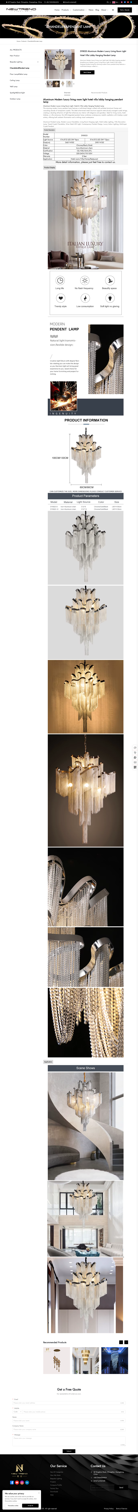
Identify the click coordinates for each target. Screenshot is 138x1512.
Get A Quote (87, 72)
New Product (14, 55)
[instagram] (122, 2)
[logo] (21, 10)
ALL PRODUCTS (16, 50)
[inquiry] (135, 747)
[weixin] (135, 767)
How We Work (55, 1475)
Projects (53, 1482)
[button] (121, 1342)
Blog (97, 10)
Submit (69, 1451)
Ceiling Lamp (15, 80)
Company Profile (56, 1485)
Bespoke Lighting (16, 62)
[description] (19, 1470)
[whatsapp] (135, 757)
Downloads (54, 1491)
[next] (74, 84)
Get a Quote (124, 10)
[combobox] (17, 1412)
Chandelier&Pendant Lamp (34, 41)
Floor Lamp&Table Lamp (18, 74)
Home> (19, 41)
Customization (78, 10)
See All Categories (56, 1472)
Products (65, 10)
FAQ (51, 1495)
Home (57, 10)
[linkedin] (131, 2)
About (103, 10)
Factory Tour (54, 1488)
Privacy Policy (109, 1509)
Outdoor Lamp (15, 99)
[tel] (135, 752)
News (91, 10)
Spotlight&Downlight (17, 92)
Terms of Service (121, 1509)
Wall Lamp (13, 86)
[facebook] (125, 2)
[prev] (45, 84)
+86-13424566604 (52, 2)
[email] (135, 762)
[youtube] (128, 2)
